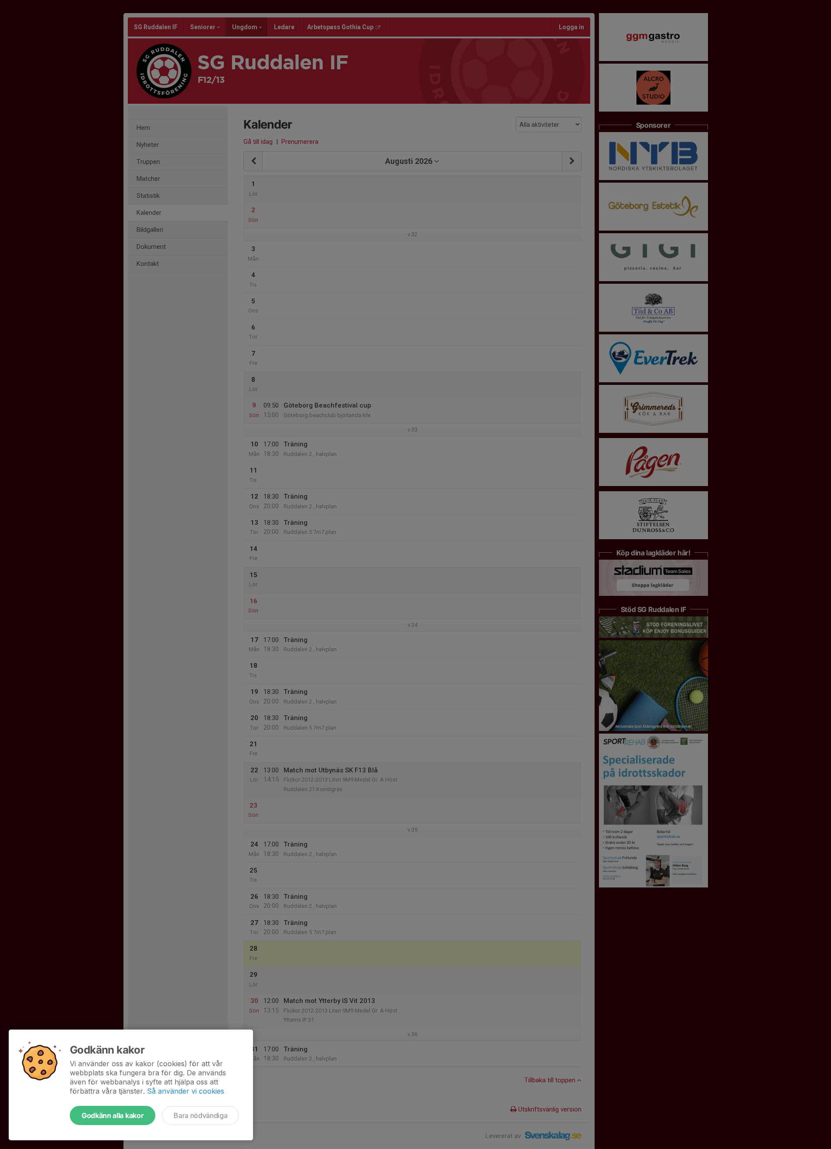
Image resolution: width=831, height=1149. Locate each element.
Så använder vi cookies (185, 1091)
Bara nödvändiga (200, 1115)
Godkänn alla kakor (113, 1115)
